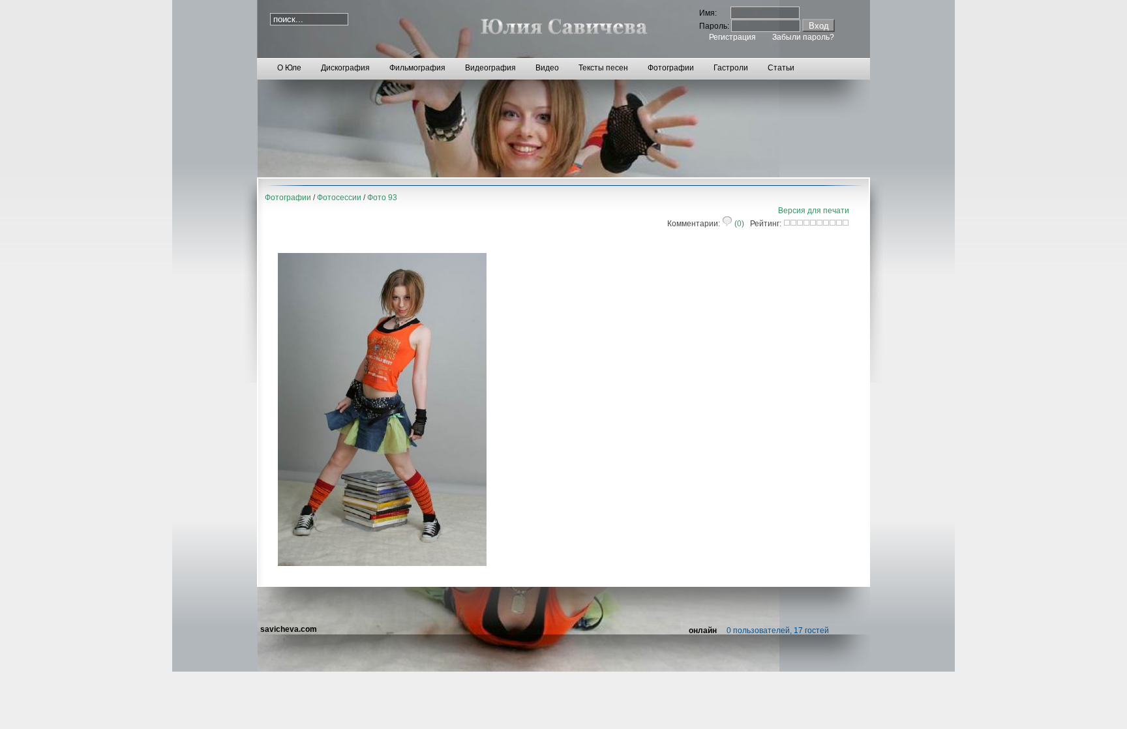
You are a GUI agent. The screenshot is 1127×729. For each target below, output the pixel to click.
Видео (547, 67)
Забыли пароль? (803, 37)
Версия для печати (813, 210)
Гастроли (731, 67)
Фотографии (671, 67)
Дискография (345, 67)
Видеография (490, 67)
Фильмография (417, 67)
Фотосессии (339, 197)
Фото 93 (382, 197)
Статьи (781, 67)
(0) (738, 223)
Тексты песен (603, 67)
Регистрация (732, 37)
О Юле (289, 67)
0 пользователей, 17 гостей (778, 630)
